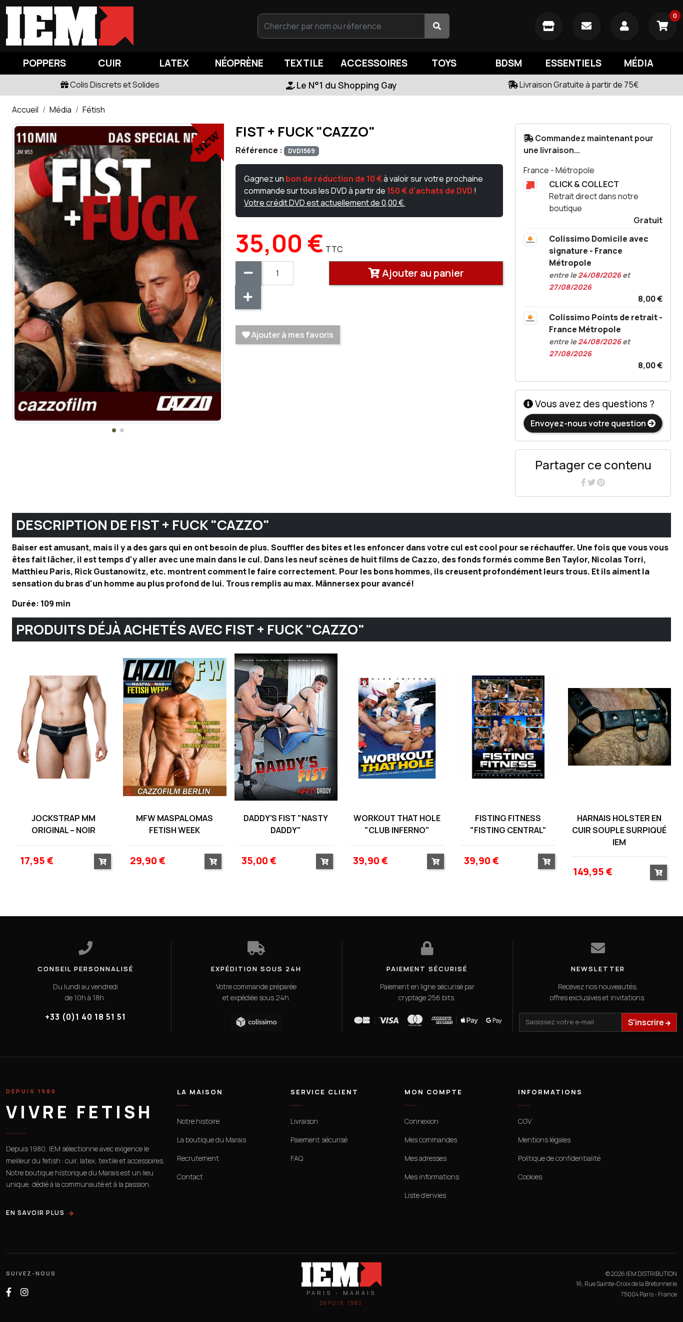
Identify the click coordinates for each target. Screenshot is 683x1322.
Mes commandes (430, 1139)
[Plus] (248, 297)
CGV (525, 1121)
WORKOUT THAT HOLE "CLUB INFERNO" (397, 824)
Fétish (93, 109)
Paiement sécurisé (319, 1139)
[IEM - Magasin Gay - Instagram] (24, 1292)
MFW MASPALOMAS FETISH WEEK (174, 824)
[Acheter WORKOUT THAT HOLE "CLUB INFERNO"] (435, 861)
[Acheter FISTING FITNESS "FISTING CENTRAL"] (546, 861)
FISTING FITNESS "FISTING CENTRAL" (508, 824)
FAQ (296, 1158)
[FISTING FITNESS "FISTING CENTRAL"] (508, 726)
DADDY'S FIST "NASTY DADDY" (286, 824)
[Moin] (249, 273)
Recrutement (198, 1158)
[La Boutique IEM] (548, 26)
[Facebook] (584, 482)
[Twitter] (592, 482)
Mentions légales (544, 1139)
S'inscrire (647, 1022)
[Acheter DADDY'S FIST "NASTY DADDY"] (324, 861)
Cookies (530, 1176)
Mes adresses (425, 1158)
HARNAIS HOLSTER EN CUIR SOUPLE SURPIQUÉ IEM (619, 830)
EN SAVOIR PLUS (35, 1212)
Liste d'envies (425, 1195)
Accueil (25, 109)
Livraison (304, 1121)
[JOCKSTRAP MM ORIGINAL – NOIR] (63, 726)
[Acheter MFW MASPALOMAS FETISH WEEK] (213, 861)
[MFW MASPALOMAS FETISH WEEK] (174, 726)
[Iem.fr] (114, 26)
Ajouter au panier (422, 273)
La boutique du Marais (211, 1139)
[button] (114, 430)
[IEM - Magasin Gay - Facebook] (9, 1292)
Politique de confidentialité (559, 1158)
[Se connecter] (624, 26)
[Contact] (586, 26)
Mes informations (431, 1176)
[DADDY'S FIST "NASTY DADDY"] (286, 726)
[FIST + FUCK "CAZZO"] (118, 272)
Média (61, 109)
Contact (190, 1176)
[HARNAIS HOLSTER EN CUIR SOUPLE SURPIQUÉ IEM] (619, 726)
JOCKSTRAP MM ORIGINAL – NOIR (64, 824)
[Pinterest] (601, 482)
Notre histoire (198, 1121)
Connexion (421, 1121)
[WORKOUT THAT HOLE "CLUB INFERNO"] (397, 726)
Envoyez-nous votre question (589, 423)
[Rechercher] (437, 26)
